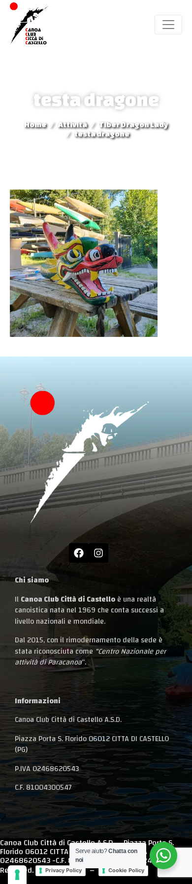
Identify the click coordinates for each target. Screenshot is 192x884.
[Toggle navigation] (168, 24)
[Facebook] (79, 553)
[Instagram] (98, 553)
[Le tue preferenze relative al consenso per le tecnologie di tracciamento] (17, 874)
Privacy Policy (63, 870)
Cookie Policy (126, 870)
